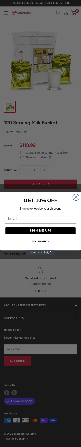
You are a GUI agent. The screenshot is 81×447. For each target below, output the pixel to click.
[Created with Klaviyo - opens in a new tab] (40, 252)
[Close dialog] (76, 197)
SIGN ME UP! (41, 230)
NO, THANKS (40, 241)
